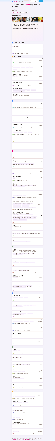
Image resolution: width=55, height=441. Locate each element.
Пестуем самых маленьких (17, 275)
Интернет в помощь (15, 270)
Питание (14, 238)
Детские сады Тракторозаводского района (17, 203)
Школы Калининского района (25, 217)
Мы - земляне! (15, 94)
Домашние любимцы (16, 422)
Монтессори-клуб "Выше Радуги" (27, 285)
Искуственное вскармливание (16, 241)
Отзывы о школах (26, 214)
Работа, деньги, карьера (17, 319)
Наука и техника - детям (32, 253)
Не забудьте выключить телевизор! (32, 305)
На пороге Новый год (22, 91)
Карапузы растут (15, 183)
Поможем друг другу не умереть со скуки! (17, 305)
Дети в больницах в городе (17, 124)
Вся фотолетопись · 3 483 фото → (39, 15)
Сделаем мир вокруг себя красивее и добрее (18, 306)
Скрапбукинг (24, 364)
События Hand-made (16, 369)
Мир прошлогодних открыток (16, 91)
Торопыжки (14, 185)
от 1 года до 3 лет (30, 185)
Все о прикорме (28, 241)
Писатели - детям (20, 270)
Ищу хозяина (14, 424)
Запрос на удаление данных (25, 439)
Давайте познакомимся (17, 82)
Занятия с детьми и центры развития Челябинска (18, 285)
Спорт (13, 225)
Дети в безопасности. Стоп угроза (33, 233)
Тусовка (13, 65)
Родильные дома (20, 164)
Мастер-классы (17, 357)
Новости (14, 50)
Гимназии (30, 214)
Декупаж (14, 364)
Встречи (14, 357)
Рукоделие (14, 349)
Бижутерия (17, 364)
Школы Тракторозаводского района (17, 217)
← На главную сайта (26, 1)
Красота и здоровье (16, 295)
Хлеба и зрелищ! (22, 314)
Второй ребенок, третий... (17, 176)
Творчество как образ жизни (17, 259)
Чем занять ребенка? (20, 254)
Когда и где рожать (15, 164)
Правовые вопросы (31, 164)
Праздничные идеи (22, 378)
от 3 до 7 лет (34, 185)
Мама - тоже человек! (16, 311)
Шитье (13, 350)
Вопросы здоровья (32, 163)
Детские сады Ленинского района (16, 207)
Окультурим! (14, 249)
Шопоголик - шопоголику (17, 429)
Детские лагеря (34, 218)
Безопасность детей (21, 233)
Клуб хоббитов (15, 384)
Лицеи (32, 214)
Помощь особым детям (16, 130)
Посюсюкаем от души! (15, 277)
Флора (13, 415)
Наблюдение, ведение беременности (24, 163)
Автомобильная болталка (17, 333)
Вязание (16, 350)
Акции (20, 357)
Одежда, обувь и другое (15, 431)
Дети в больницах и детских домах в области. (21, 117)
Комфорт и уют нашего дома (16, 410)
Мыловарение (28, 364)
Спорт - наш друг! (15, 254)
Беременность (15, 160)
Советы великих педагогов (26, 270)
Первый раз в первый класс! (16, 214)
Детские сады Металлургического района (27, 203)
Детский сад (14, 200)
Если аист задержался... (16, 153)
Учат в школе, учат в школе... (17, 212)
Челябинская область (16, 74)
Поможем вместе (15, 103)
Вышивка (19, 350)
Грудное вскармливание (23, 241)
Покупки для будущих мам (25, 164)
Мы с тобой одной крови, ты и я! (19, 185)
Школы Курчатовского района (32, 217)
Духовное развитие (21, 253)
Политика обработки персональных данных (17, 439)
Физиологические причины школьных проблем (27, 218)
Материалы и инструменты (16, 378)
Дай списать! (21, 214)
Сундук (13, 376)
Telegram (36, 439)
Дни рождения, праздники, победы (18, 88)
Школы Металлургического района (17, 218)
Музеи (25, 286)
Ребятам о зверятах (29, 286)
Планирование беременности (16, 163)
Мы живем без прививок (15, 233)
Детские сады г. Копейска (32, 207)
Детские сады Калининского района (26, 204)
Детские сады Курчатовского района (17, 204)
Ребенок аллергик (26, 233)
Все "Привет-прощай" (25, 305)
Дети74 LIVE (14, 59)
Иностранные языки (26, 253)
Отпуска (14, 340)
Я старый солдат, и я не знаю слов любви (20, 326)
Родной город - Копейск (15, 76)
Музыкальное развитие (15, 253)
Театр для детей (21, 286)
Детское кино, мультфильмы (16, 286)
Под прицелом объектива (15, 46)
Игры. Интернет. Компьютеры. (16, 314)
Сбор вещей (14, 144)
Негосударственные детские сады (25, 207)
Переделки (20, 364)
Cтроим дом (21, 410)
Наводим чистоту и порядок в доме (19, 401)
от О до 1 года (25, 185)
